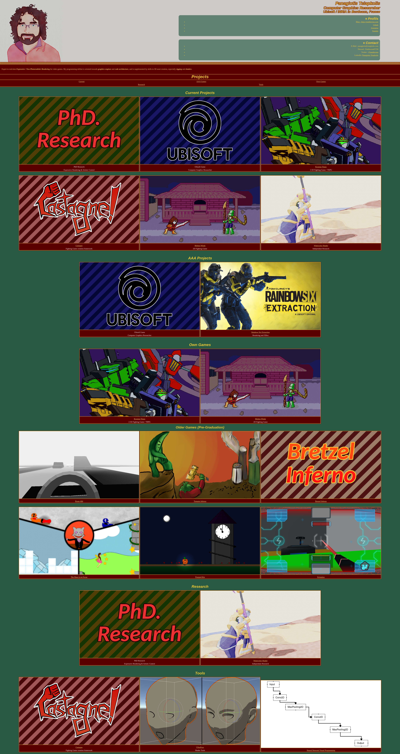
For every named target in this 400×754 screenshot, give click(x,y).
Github (375, 25)
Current (81, 81)
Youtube (375, 31)
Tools (261, 85)
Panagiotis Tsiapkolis (370, 55)
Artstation (374, 28)
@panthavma (373, 52)
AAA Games (201, 81)
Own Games (321, 81)
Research (141, 85)
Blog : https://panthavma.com (367, 22)
